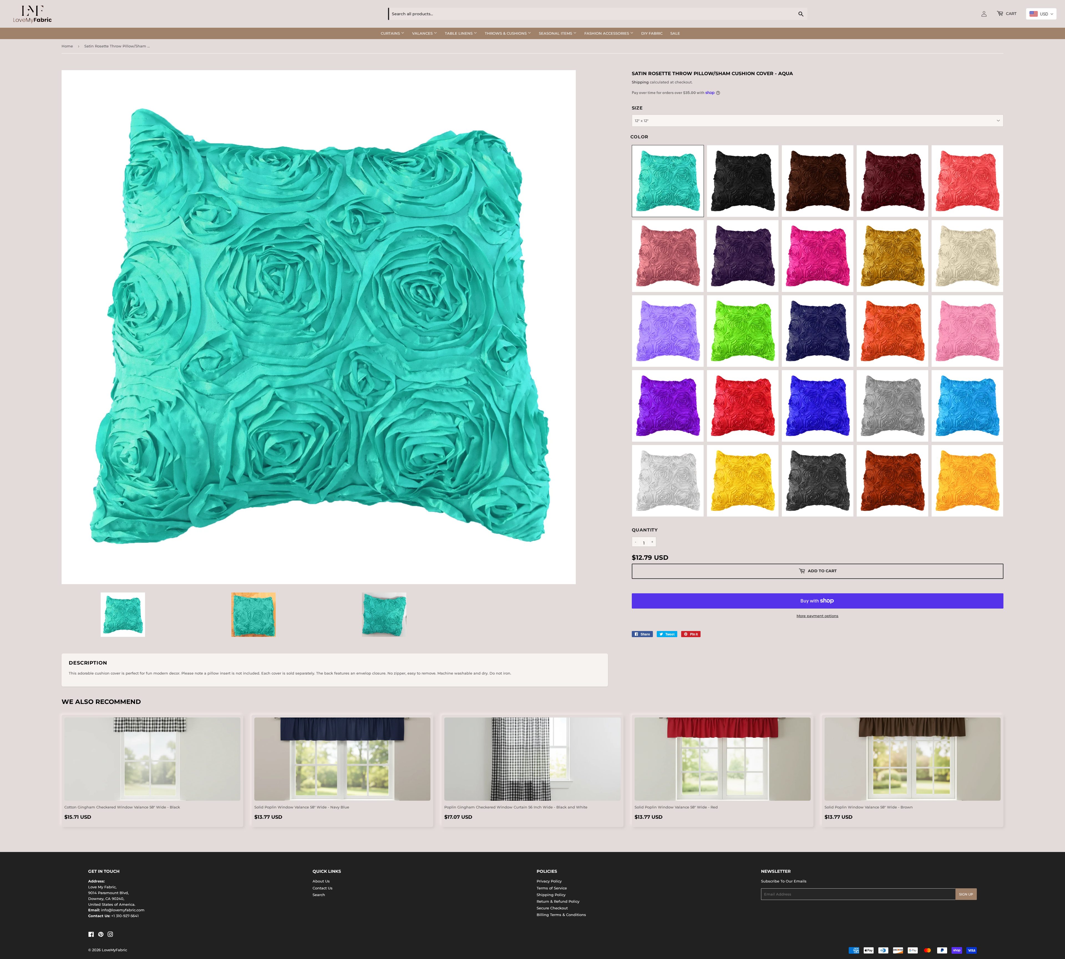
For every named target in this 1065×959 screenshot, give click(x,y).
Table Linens (459, 33)
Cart (1010, 13)
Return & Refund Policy (558, 901)
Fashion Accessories (607, 33)
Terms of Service (552, 888)
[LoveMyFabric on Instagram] (110, 935)
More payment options (817, 616)
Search (319, 894)
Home (67, 46)
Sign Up (966, 894)
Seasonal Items (556, 33)
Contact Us (323, 888)
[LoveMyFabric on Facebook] (91, 935)
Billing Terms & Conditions (561, 914)
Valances (423, 33)
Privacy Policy (549, 881)
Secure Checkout (552, 908)
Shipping (640, 82)
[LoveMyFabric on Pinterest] (101, 935)
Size (637, 108)
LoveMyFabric (114, 950)
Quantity (645, 530)
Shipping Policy (551, 894)
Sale (675, 33)
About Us (321, 881)
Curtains (391, 33)
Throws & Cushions (506, 33)
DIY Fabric (652, 33)
